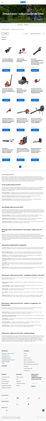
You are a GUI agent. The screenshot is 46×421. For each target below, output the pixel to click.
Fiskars (25, 353)
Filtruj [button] (6, 33)
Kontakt (18, 385)
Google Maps (4, 365)
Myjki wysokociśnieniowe (29, 362)
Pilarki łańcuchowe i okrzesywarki (31, 364)
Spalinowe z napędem (6, 387)
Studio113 (18, 418)
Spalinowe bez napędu (6, 385)
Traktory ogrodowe (28, 368)
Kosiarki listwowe (5, 381)
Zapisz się (33, 386)
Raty (17, 379)
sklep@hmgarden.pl (6, 356)
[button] (2, 2)
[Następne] (26, 167)
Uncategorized (27, 370)
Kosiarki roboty (5, 383)
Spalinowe (26, 24)
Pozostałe (26, 366)
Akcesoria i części (5, 377)
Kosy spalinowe (27, 357)
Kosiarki (25, 355)
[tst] (7, 410)
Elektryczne (20, 24)
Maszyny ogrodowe (28, 359)
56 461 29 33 (6, 355)
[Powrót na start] (23, 2)
